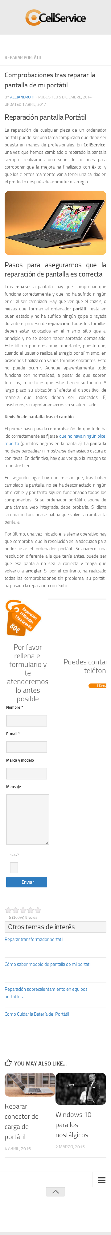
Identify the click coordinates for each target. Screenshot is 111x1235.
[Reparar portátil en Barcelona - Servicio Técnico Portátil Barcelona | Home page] (55, 17)
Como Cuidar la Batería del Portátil (37, 1014)
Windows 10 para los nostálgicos (73, 1125)
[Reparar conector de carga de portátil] (30, 1085)
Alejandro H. (22, 97)
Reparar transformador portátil (34, 939)
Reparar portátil (23, 57)
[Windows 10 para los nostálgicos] (81, 1089)
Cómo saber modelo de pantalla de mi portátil (48, 964)
